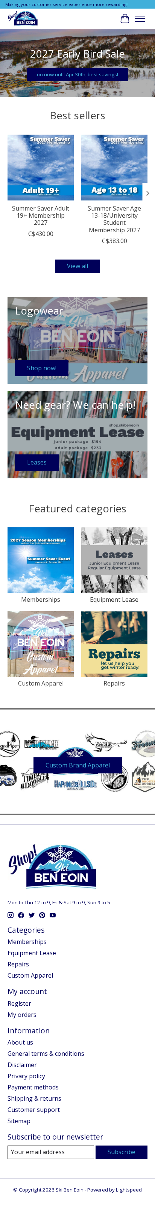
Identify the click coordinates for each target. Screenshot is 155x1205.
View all (77, 266)
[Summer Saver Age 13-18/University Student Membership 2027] (114, 167)
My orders (22, 1015)
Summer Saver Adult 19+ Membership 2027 (40, 215)
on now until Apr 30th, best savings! (77, 74)
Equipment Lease (114, 599)
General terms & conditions (46, 1053)
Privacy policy (26, 1076)
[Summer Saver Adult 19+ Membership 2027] (41, 167)
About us (20, 1042)
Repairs (114, 683)
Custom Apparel (41, 683)
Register (19, 1003)
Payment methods (33, 1087)
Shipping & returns (34, 1098)
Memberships (40, 599)
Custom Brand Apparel (78, 765)
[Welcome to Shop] (23, 18)
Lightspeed (129, 1189)
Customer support (34, 1110)
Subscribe (121, 1152)
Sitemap (19, 1121)
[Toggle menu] (139, 18)
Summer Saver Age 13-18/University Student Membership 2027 (114, 219)
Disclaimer (22, 1065)
